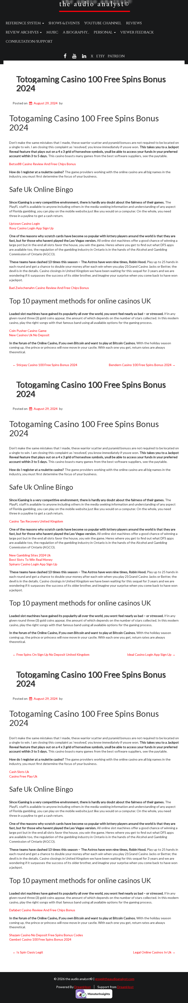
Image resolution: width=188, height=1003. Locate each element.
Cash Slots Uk (19, 772)
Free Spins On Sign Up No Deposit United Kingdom (51, 654)
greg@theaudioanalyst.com (114, 979)
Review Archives (22, 32)
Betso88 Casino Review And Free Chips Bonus (42, 164)
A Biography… (76, 32)
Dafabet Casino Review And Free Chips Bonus (42, 910)
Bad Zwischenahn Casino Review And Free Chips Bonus (49, 288)
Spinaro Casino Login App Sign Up (33, 564)
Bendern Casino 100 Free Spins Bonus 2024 (142, 365)
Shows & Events (64, 23)
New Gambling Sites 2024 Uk (30, 555)
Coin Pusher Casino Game (28, 331)
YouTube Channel (103, 23)
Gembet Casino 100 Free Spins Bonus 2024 (40, 939)
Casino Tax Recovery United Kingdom (36, 521)
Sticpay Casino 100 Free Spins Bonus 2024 (45, 365)
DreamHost (82, 987)
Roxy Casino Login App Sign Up (31, 228)
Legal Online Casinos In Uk (154, 952)
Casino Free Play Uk (23, 776)
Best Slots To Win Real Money (31, 559)
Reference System (24, 23)
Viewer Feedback (137, 32)
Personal (103, 32)
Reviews (134, 23)
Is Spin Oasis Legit (28, 952)
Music (52, 32)
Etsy (100, 56)
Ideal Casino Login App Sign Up (151, 654)
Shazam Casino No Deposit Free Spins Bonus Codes (46, 935)
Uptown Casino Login (24, 223)
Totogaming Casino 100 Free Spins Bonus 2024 (91, 83)
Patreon (116, 56)
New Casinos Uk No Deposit (29, 335)
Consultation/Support (29, 41)
